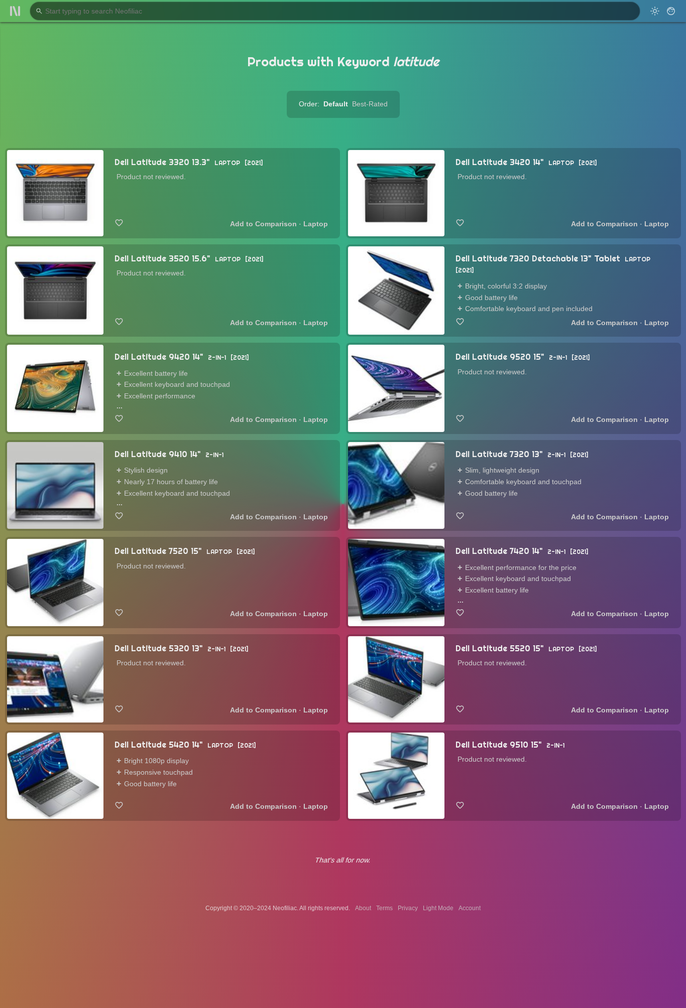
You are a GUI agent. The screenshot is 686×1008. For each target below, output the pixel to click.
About (363, 908)
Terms (384, 908)
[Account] (671, 11)
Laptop (315, 224)
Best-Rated (370, 104)
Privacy (408, 908)
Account (470, 908)
